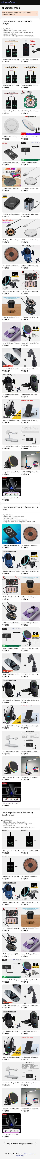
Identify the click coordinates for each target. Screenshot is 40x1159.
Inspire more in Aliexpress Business (20, 1144)
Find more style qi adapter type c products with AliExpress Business (16, 13)
